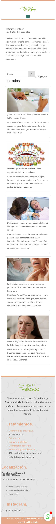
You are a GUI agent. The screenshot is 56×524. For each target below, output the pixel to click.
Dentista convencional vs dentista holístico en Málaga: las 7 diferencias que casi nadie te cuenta (27, 226)
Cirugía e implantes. (18, 442)
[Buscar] (31, 74)
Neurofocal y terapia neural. (22, 449)
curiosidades (24, 32)
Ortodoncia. (14, 438)
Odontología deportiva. (20, 446)
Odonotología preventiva (21, 431)
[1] (48, 518)
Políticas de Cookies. (18, 487)
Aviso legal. (14, 494)
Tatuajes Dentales (15, 29)
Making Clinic (32, 522)
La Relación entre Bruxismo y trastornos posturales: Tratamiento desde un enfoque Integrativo (26, 287)
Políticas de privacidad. (19, 490)
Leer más (17, 133)
